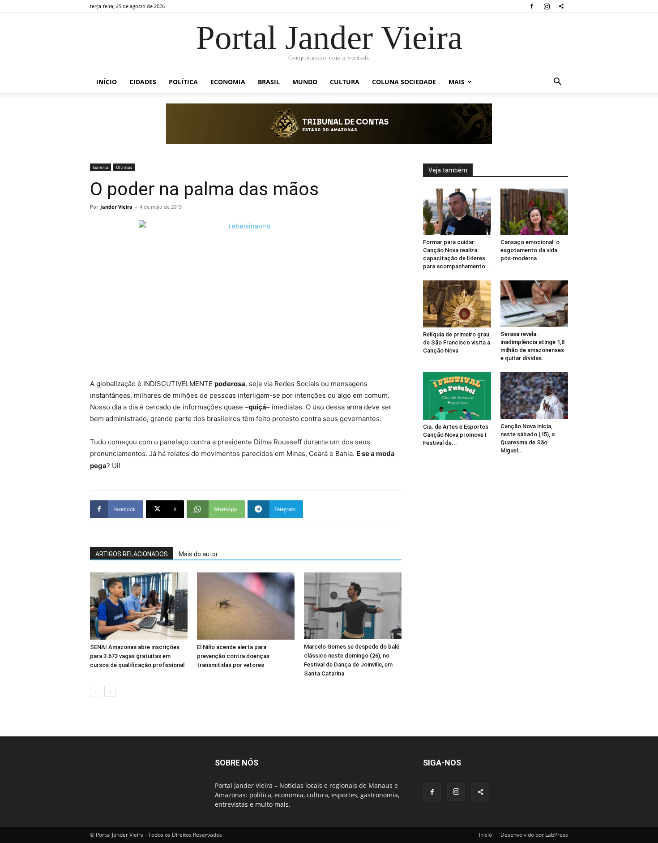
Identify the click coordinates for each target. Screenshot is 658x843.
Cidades (142, 81)
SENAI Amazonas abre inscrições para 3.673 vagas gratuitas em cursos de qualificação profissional (137, 656)
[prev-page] (95, 691)
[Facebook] (531, 6)
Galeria (100, 167)
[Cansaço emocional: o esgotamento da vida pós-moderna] (534, 212)
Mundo (304, 81)
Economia (227, 81)
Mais (457, 81)
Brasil (269, 81)
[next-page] (109, 691)
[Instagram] (546, 6)
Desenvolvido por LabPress (534, 835)
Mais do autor (198, 554)
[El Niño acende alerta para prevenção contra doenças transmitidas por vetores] (246, 606)
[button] (557, 82)
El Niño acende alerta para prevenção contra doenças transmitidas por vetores (233, 656)
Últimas (124, 167)
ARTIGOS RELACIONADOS (131, 554)
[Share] (561, 6)
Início (106, 81)
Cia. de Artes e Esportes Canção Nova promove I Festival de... (455, 434)
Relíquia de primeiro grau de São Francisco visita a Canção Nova (456, 342)
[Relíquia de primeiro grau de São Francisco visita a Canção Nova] (457, 303)
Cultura (344, 81)
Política (183, 81)
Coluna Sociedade (404, 81)
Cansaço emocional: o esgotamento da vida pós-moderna (530, 250)
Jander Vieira (116, 206)
